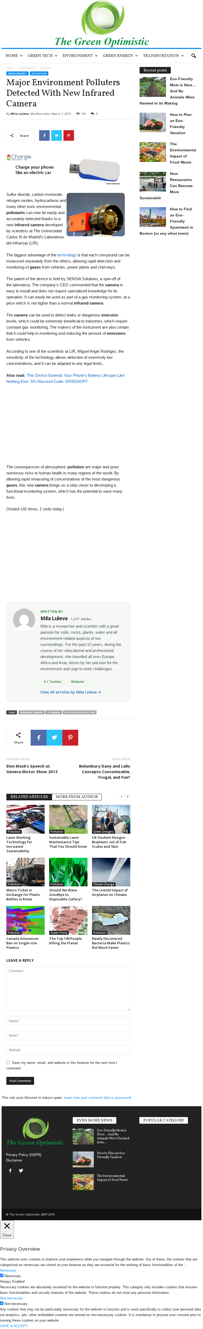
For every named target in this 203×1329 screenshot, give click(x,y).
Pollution (39, 73)
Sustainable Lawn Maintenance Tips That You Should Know (68, 842)
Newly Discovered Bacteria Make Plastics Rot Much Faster (111, 943)
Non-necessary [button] (11, 1298)
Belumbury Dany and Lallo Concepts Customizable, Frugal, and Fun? (104, 771)
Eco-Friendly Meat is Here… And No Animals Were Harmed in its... (113, 1136)
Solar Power (150, 1138)
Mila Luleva (20, 114)
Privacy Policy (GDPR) (23, 1155)
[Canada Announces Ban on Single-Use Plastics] (25, 920)
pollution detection (80, 712)
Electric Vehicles (154, 1129)
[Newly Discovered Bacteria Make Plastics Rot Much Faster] (111, 920)
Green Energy (118, 56)
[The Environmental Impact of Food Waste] (83, 1182)
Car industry (150, 1176)
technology (66, 255)
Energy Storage (153, 1157)
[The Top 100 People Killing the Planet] (68, 920)
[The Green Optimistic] (101, 24)
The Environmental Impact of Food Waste (112, 1178)
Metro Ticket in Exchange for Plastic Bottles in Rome (23, 894)
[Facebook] (11, 1171)
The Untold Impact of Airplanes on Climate (110, 892)
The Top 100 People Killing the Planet (65, 940)
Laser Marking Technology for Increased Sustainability (19, 844)
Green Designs (103, 831)
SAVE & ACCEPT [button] (13, 1326)
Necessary (12, 1276)
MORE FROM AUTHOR (77, 797)
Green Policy (58, 933)
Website (77, 681)
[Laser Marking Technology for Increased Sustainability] (25, 819)
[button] (193, 56)
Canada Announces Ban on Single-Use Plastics (22, 943)
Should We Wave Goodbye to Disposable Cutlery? (65, 894)
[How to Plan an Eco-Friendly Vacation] (83, 1159)
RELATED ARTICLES (29, 797)
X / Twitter (53, 681)
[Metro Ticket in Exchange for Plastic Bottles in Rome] (25, 872)
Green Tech (40, 56)
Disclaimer (14, 1160)
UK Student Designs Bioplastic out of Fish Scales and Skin (109, 842)
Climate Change (103, 884)
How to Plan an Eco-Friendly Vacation (111, 1155)
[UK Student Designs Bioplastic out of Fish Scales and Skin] (111, 819)
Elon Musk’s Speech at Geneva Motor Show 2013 (32, 768)
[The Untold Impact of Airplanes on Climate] (111, 872)
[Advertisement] (68, 421)
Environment (78, 56)
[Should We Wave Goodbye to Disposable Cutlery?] (68, 872)
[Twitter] (22, 1171)
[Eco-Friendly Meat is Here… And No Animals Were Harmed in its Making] (83, 1137)
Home (12, 56)
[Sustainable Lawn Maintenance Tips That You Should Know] (68, 819)
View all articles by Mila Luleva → (71, 692)
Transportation (161, 56)
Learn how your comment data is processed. (98, 1098)
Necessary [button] (8, 1270)
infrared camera (31, 712)
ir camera (53, 712)
